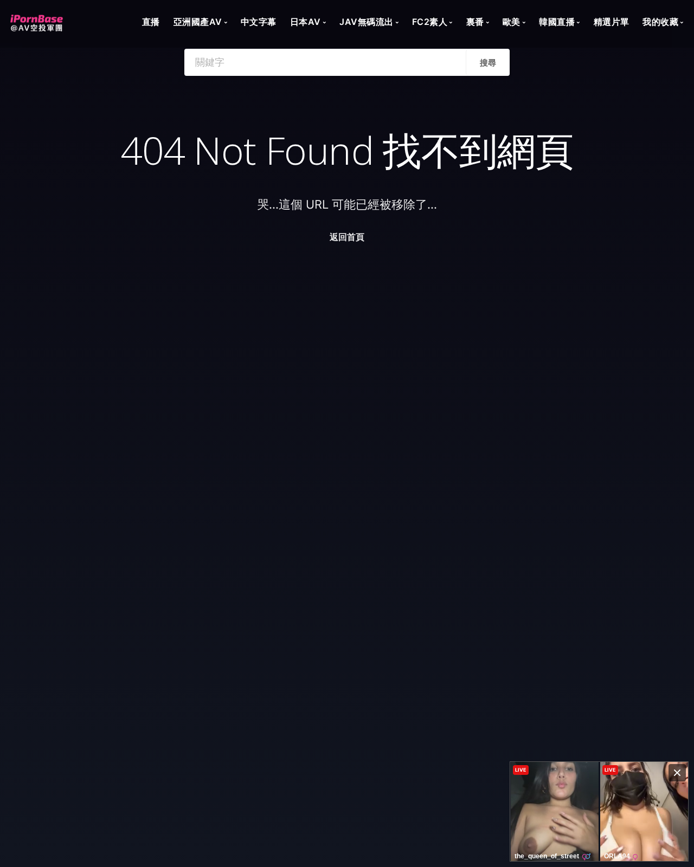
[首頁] (36, 19)
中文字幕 (259, 21)
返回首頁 (347, 236)
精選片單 (611, 21)
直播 (151, 21)
